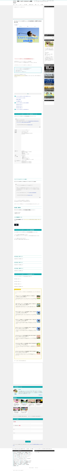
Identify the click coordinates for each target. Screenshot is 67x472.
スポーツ (21, 4)
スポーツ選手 (25, 4)
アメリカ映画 (26, 453)
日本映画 (15, 463)
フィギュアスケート (16, 458)
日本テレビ (28, 462)
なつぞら (21, 453)
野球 (17, 465)
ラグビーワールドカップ (17, 459)
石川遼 (27, 464)
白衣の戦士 (20, 464)
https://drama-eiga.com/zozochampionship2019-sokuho (21, 313)
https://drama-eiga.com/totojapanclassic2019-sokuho (21, 297)
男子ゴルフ (15, 464)
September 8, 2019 (29, 124)
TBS (29, 452)
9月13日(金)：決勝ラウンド (19, 107)
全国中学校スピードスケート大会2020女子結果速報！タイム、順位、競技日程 (16, 412)
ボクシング (25, 458)
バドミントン (20, 457)
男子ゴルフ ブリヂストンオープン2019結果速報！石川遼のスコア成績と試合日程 (24, 404)
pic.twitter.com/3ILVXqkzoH (27, 122)
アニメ (38, 4)
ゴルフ (17, 360)
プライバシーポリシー (31, 467)
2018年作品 (15, 452)
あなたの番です (16, 453)
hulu (23, 452)
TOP (13, 4)
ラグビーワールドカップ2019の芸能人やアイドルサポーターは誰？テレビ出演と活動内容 (31, 405)
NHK (26, 452)
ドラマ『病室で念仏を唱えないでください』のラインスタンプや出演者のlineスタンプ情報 (49, 90)
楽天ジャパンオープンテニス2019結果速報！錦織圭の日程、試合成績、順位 (39, 404)
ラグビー (29, 458)
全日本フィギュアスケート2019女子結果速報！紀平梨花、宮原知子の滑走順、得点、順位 (16, 405)
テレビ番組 (41, 4)
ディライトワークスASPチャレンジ (22, 360)
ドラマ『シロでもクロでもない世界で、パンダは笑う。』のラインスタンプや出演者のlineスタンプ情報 (49, 70)
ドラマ (16, 4)
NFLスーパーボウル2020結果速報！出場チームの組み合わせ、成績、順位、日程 (24, 412)
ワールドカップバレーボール (23, 459)
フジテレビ (21, 458)
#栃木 (22, 122)
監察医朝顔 (24, 464)
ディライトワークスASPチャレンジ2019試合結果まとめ (22, 109)
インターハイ (30, 453)
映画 (35, 4)
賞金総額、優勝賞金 (18, 99)
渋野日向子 (26, 463)
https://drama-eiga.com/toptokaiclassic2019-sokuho (21, 321)
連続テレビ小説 (31, 4)
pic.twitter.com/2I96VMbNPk (32, 192)
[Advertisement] (28, 12)
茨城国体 (15, 465)
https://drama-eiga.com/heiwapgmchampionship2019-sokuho (22, 305)
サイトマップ (36, 467)
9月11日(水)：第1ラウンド (19, 104)
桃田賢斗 (21, 463)
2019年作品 (19, 452)
